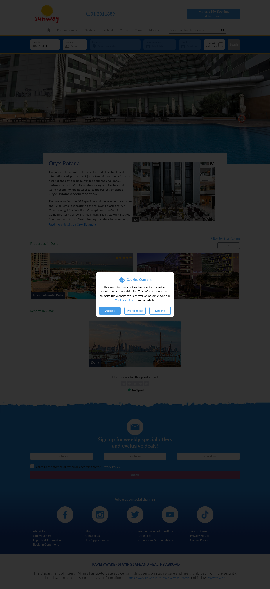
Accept (110, 310)
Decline (160, 310)
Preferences (135, 310)
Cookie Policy (124, 300)
